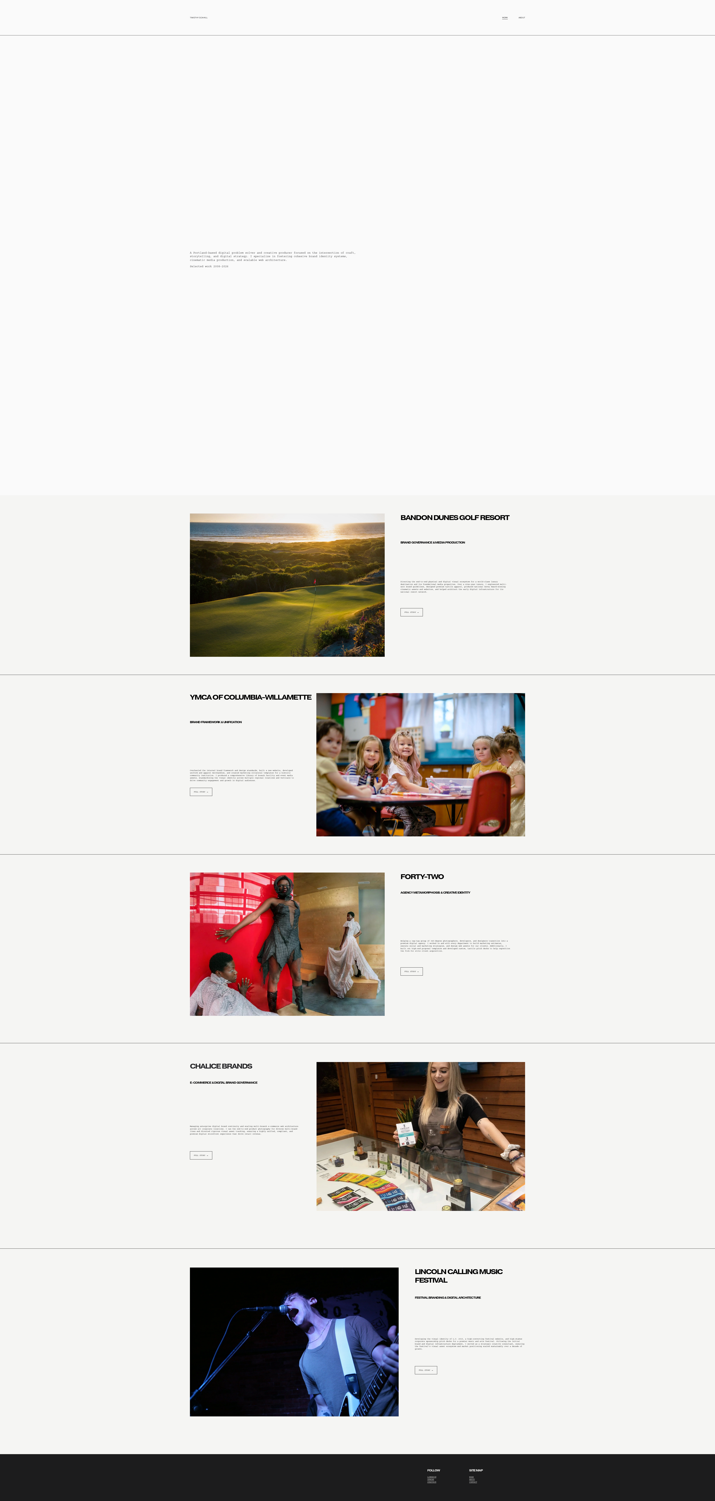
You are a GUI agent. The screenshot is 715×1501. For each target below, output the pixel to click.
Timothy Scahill (199, 17)
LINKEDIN (431, 1477)
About (522, 17)
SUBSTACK (431, 1482)
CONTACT (473, 1482)
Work (505, 17)
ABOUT (472, 1479)
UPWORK (430, 1479)
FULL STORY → (411, 612)
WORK (471, 1477)
